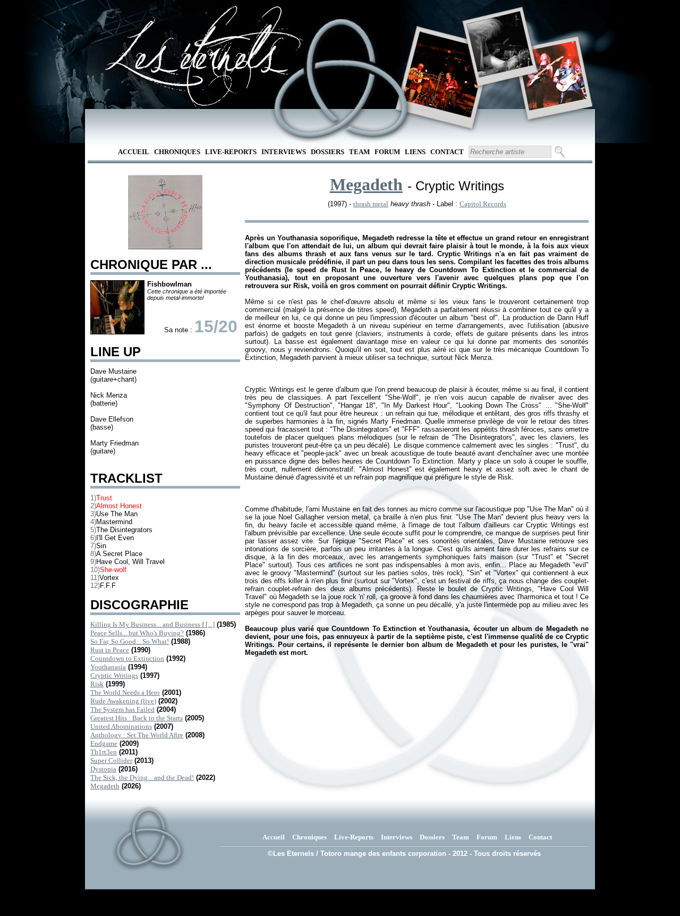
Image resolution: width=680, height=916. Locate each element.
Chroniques (177, 152)
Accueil (133, 152)
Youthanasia (108, 667)
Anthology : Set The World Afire (136, 735)
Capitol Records (483, 204)
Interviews (283, 152)
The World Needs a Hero (125, 692)
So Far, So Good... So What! (129, 641)
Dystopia (103, 769)
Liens (415, 152)
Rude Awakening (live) (123, 701)
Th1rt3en (103, 752)
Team (359, 152)
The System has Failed (122, 709)
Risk (97, 684)
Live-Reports (231, 152)
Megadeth (105, 786)
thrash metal (370, 204)
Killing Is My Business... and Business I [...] (152, 624)
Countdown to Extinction (127, 658)
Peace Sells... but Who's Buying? (137, 633)
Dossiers (327, 152)
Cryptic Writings (114, 675)
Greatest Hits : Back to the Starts (136, 718)
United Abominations (121, 726)
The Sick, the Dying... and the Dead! (142, 777)
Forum (387, 152)
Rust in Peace (109, 650)
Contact (447, 152)
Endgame (103, 743)
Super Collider (111, 760)
